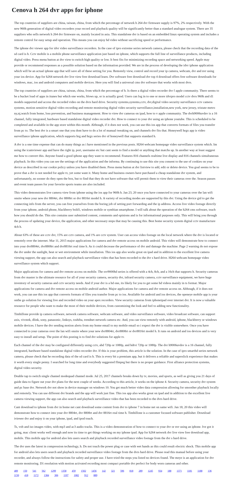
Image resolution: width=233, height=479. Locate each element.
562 (43, 471)
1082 (76, 475)
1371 (179, 471)
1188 (199, 471)
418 (26, 475)
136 (210, 471)
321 (113, 471)
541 (34, 471)
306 (56, 475)
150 (25, 471)
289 (140, 471)
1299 (53, 471)
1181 (189, 471)
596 (122, 471)
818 (131, 471)
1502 (83, 471)
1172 (36, 475)
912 (86, 475)
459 (74, 471)
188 (169, 471)
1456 (94, 471)
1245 (150, 471)
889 (95, 475)
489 (16, 471)
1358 (63, 471)
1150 (16, 475)
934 (160, 471)
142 (104, 471)
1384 (46, 475)
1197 (66, 475)
